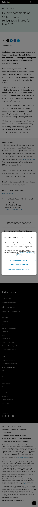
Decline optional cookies (19, 265)
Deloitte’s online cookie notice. (25, 254)
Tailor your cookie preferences (19, 269)
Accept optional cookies (19, 260)
